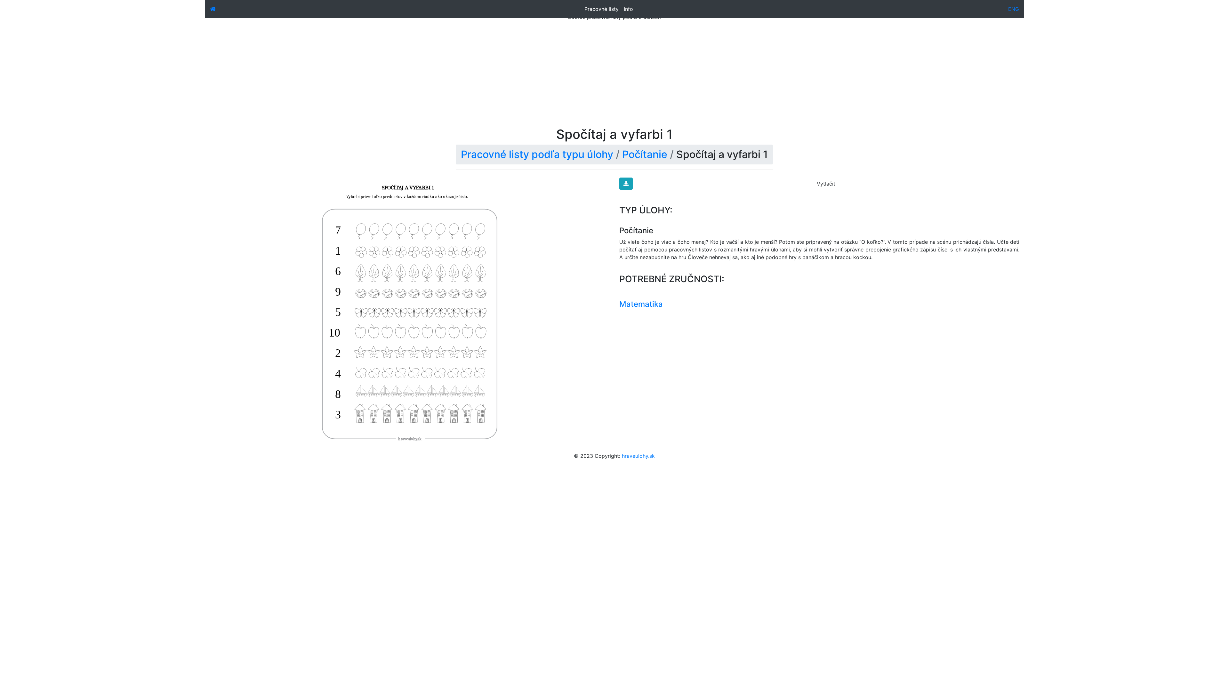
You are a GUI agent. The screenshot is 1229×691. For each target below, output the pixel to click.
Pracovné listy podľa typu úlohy (537, 154)
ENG (1013, 9)
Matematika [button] (641, 304)
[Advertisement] (614, 78)
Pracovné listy (601, 9)
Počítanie (644, 154)
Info (628, 9)
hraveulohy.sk (638, 456)
